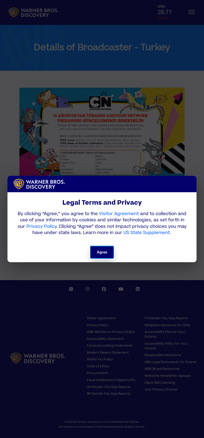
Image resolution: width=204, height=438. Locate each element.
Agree (102, 252)
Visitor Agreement (119, 214)
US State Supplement (146, 233)
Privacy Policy (41, 226)
